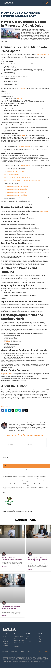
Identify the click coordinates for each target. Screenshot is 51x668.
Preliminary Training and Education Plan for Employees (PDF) (18, 177)
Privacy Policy (5, 651)
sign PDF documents (25, 165)
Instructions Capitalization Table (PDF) (15, 171)
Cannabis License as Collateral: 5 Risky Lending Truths (14, 480)
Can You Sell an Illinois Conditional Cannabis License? (14, 476)
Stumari (19, 510)
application (22, 135)
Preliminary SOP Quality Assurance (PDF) (14, 179)
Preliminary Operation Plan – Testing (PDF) (16, 191)
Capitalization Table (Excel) (10, 170)
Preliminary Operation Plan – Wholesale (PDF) (17, 189)
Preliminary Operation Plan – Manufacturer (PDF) (18, 186)
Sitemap (22, 651)
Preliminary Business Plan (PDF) (11, 174)
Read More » (4, 566)
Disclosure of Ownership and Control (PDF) (14, 164)
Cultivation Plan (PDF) (9, 197)
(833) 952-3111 (46, 651)
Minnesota (21, 118)
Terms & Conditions (14, 651)
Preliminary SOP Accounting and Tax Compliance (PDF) (17, 182)
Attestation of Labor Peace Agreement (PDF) (14, 176)
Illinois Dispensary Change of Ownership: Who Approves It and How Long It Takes (37, 559)
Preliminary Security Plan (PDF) (11, 173)
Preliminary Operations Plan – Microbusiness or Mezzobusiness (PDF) (23, 185)
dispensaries (19, 98)
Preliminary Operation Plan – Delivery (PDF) (16, 194)
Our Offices (29, 633)
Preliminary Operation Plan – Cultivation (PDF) (17, 195)
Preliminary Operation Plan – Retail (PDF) (16, 188)
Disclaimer (28, 651)
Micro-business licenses (24, 146)
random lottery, (23, 88)
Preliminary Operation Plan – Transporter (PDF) (17, 192)
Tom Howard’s (34, 510)
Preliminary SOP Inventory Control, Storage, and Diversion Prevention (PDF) (22, 180)
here (37, 204)
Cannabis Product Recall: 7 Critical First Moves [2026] (14, 483)
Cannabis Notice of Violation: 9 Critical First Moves (37, 491)
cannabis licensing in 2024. (43, 54)
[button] (43, 3)
